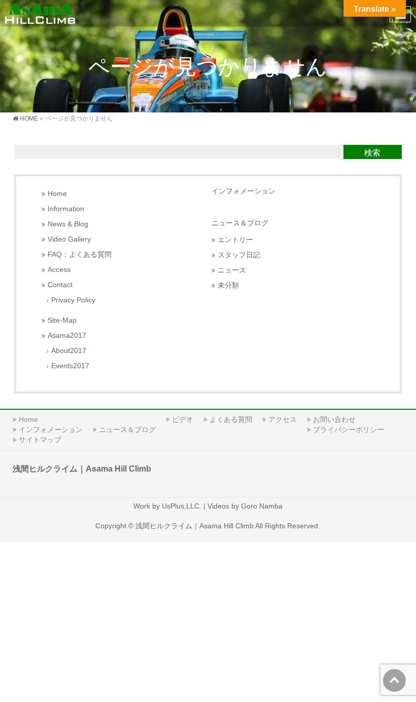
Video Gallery (69, 239)
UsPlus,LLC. (181, 506)
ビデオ (182, 419)
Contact (60, 285)
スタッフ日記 (239, 255)
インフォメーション (243, 191)
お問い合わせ (334, 419)
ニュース (232, 270)
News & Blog (68, 224)
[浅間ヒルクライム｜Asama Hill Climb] (41, 13)
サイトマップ (40, 440)
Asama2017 (67, 335)
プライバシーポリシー (348, 429)
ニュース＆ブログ (240, 223)
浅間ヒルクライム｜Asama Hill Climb (194, 526)
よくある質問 (231, 419)
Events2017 (70, 366)
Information (66, 209)
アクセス (282, 419)
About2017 (68, 351)
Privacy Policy (73, 300)
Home (57, 194)
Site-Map (62, 320)
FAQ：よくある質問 (80, 254)
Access (59, 270)
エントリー (235, 240)
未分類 (228, 285)
